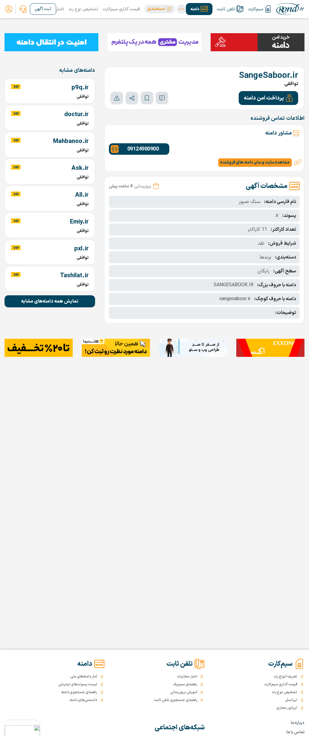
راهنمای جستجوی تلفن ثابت (175, 700)
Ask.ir (80, 168)
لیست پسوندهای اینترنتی (77, 684)
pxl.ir (81, 248)
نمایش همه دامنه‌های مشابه (49, 301)
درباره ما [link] (297, 723)
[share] (132, 98)
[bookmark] (147, 98)
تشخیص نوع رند (83, 9)
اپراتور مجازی (286, 708)
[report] (116, 98)
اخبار (60, 9)
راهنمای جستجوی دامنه (79, 692)
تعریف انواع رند (285, 676)
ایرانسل (291, 700)
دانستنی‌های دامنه (83, 700)
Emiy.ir (79, 222)
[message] (162, 98)
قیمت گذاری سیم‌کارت (121, 9)
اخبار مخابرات (187, 676)
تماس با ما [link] (295, 732)
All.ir (82, 195)
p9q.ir (80, 87)
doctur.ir (76, 114)
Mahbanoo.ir (71, 141)
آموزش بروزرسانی (183, 692)
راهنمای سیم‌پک (185, 684)
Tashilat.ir (74, 275)
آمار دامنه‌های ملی (83, 676)
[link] (23, 9)
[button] (159, 9)
